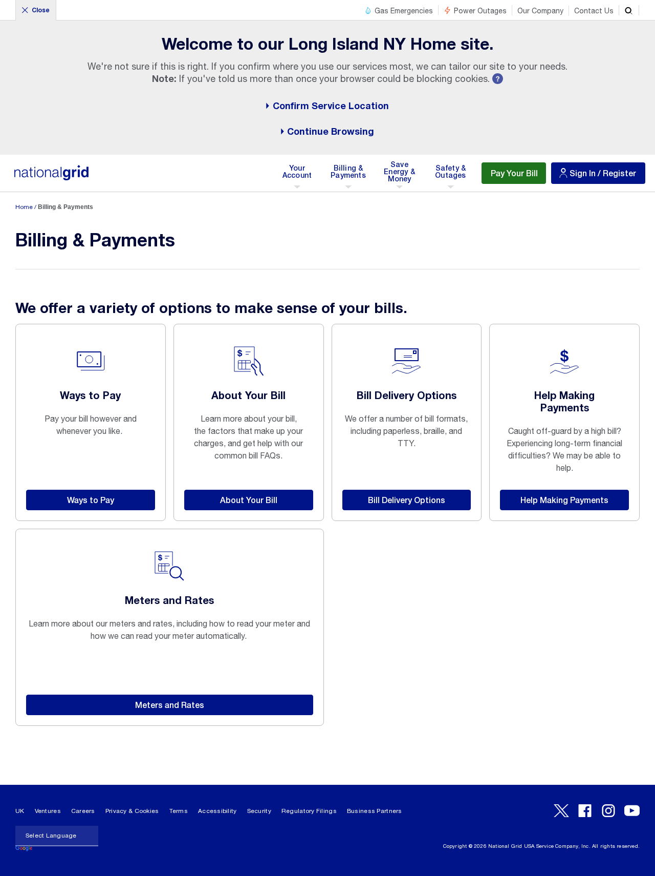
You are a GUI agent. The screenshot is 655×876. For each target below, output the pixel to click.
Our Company (540, 11)
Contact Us (594, 11)
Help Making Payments (564, 499)
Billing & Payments (348, 175)
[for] (51, 178)
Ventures (48, 811)
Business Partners (374, 811)
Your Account (299, 175)
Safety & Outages (450, 175)
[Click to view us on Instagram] (608, 810)
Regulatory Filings (309, 811)
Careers (83, 811)
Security (259, 811)
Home (24, 207)
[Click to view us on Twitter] (561, 810)
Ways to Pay (90, 499)
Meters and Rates (169, 704)
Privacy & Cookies (132, 811)
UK (20, 811)
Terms (178, 811)
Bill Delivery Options (406, 499)
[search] (629, 10)
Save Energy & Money (400, 175)
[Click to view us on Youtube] (632, 810)
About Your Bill (248, 499)
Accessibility (217, 811)
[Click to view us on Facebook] (585, 810)
